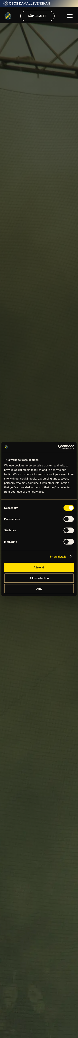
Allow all (39, 567)
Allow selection (39, 578)
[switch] (68, 519)
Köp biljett (37, 16)
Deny (39, 588)
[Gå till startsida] (8, 16)
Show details (58, 556)
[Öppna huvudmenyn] (69, 16)
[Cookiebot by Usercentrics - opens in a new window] (58, 447)
